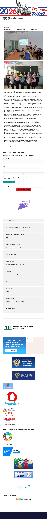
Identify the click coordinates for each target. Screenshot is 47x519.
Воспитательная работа (11, 311)
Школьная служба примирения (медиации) (15, 257)
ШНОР (7, 291)
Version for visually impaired (23, 189)
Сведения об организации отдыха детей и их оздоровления (19, 230)
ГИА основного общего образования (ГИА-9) (16, 264)
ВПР (7, 237)
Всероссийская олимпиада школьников (15, 234)
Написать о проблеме (11, 350)
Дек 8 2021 (6, 27)
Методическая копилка (11, 254)
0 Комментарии (33, 146)
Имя (4, 166)
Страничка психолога (10, 261)
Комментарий (6, 158)
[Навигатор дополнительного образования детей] (23, 436)
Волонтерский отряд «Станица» (13, 305)
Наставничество (9, 284)
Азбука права (9, 271)
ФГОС (7, 251)
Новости (8, 224)
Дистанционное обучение (11, 241)
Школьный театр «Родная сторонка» (14, 278)
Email (4, 171)
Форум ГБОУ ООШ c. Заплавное (13, 220)
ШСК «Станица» (9, 288)
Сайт (25, 171)
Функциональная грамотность (13, 244)
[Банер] (23, 327)
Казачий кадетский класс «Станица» (14, 268)
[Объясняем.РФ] (23, 451)
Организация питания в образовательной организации (18, 227)
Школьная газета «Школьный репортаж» (15, 301)
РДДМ (7, 281)
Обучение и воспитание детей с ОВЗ (14, 247)
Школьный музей (10, 298)
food (7, 294)
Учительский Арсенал (11, 308)
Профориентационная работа (12, 274)
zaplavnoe (14, 146)
